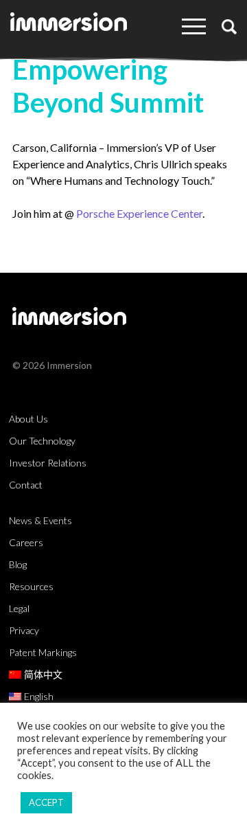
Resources (31, 586)
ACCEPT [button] (46, 802)
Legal (19, 608)
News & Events (40, 520)
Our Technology (42, 441)
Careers (26, 542)
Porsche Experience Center (139, 213)
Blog (18, 564)
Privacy (24, 630)
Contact (26, 485)
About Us (28, 419)
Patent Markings (43, 652)
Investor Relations (47, 463)
